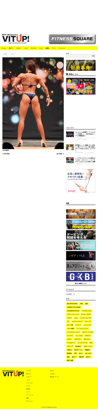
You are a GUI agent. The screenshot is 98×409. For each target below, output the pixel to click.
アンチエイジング (86, 311)
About (52, 371)
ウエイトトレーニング (73, 314)
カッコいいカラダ (85, 314)
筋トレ (81, 353)
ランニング (70, 346)
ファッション (61, 48)
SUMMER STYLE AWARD (73, 307)
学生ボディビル (78, 350)
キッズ (41, 48)
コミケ (76, 318)
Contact (52, 374)
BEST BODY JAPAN (72, 303)
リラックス (33, 48)
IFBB (81, 303)
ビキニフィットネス (87, 332)
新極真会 (87, 350)
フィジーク (70, 335)
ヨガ (91, 342)
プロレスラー (77, 339)
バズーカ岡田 (70, 328)
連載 (67, 203)
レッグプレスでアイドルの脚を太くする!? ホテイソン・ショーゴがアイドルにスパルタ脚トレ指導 (85, 159)
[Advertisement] (49, 15)
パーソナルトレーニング (73, 332)
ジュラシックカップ (77, 321)
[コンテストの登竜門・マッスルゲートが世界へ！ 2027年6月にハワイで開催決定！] (70, 134)
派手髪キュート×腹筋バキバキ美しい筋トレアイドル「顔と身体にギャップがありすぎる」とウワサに (85, 147)
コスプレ (69, 318)
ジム (68, 321)
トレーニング (87, 325)
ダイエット (78, 325)
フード (54, 48)
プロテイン (88, 335)
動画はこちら (73, 74)
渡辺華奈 (69, 353)
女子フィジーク (88, 346)
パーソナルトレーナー (82, 328)
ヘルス (26, 48)
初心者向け (78, 346)
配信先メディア (54, 377)
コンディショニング (85, 318)
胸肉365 (81, 357)
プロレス (69, 339)
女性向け (69, 350)
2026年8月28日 (79, 138)
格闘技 (47, 48)
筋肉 (68, 357)
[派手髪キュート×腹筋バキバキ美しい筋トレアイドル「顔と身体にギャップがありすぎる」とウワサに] (70, 147)
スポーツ (19, 48)
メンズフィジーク (82, 342)
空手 (75, 353)
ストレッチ (88, 321)
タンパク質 (70, 325)
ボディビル (87, 339)
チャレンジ (29, 401)
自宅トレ (88, 357)
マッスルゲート (79, 139)
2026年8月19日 (79, 164)
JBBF (86, 303)
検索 (67, 53)
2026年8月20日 (79, 152)
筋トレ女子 (88, 353)
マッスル (3, 48)
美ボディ (11, 48)
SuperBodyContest (73, 311)
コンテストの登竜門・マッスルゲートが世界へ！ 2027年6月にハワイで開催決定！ (85, 133)
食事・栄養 (70, 360)
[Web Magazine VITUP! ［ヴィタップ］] (15, 41)
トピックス (70, 128)
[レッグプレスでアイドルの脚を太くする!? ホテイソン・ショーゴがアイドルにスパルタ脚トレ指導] (70, 160)
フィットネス (79, 335)
